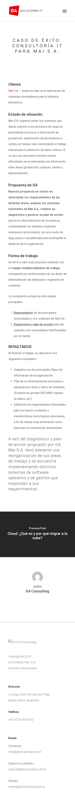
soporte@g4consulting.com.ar (27, 769)
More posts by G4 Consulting (37, 602)
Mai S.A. (13, 91)
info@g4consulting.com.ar (24, 752)
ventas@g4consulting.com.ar (26, 786)
